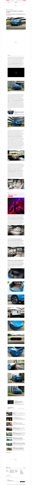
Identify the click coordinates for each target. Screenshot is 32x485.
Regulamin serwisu (12, 471)
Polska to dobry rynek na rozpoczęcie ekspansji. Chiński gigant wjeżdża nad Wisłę (19, 112)
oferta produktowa (16, 477)
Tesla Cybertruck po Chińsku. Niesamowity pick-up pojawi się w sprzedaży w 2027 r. (18, 402)
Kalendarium (11, 477)
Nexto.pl (21, 471)
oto (17, 2)
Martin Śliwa (9, 55)
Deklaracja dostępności (12, 472)
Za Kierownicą (11, 9)
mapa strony (7, 477)
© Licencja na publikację (10, 407)
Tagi (19, 411)
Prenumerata (16, 471)
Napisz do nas (7, 471)
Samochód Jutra (15, 400)
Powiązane (7, 411)
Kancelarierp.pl (21, 472)
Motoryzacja (9, 9)
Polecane (12, 411)
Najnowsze (16, 411)
